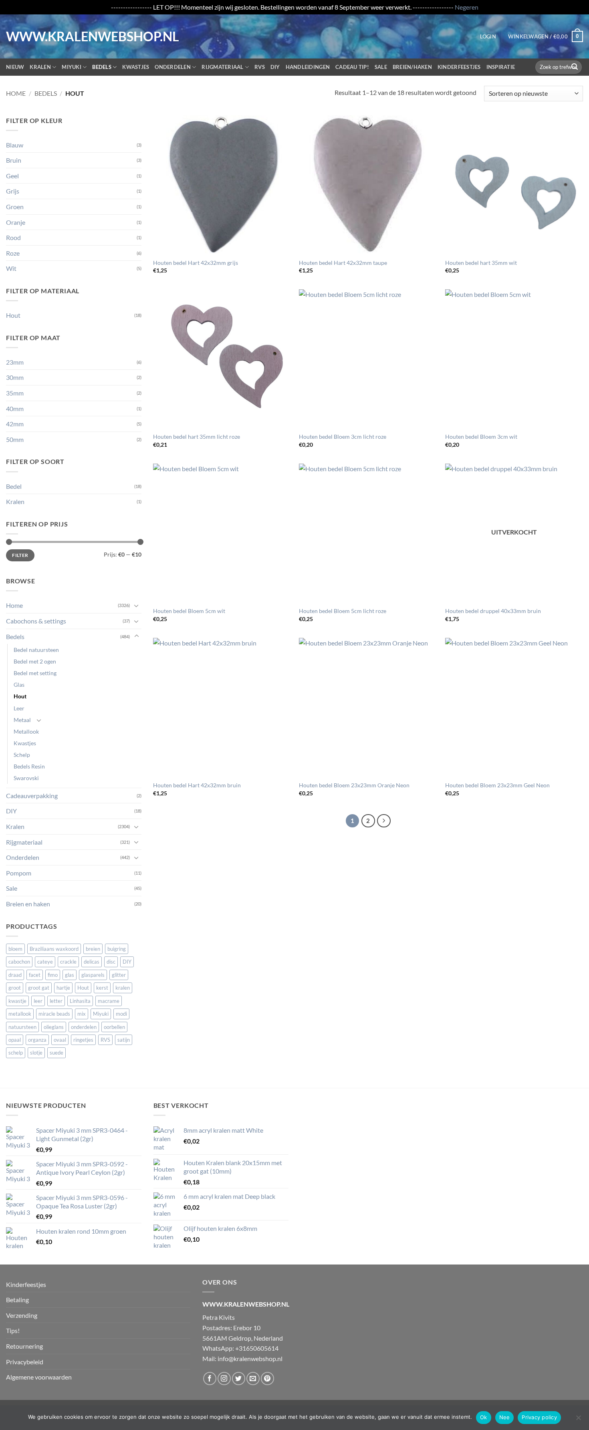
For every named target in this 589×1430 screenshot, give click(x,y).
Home (16, 93)
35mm (15, 393)
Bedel (14, 486)
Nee (504, 1417)
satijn (123, 1040)
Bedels (101, 67)
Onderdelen (173, 67)
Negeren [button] (466, 7)
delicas (91, 961)
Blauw (14, 145)
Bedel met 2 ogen (35, 661)
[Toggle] (136, 605)
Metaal (22, 719)
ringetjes (83, 1040)
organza (37, 1040)
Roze (13, 253)
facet (34, 975)
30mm (15, 377)
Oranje (15, 222)
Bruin (13, 160)
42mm (15, 424)
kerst (102, 987)
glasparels (93, 975)
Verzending (21, 1315)
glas (69, 975)
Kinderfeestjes (459, 67)
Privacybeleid (24, 1361)
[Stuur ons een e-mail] (253, 1378)
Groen (15, 206)
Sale (381, 67)
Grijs (12, 191)
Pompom (18, 873)
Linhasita (80, 1001)
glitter (119, 975)
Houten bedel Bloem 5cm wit (189, 610)
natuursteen (22, 1027)
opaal (14, 1040)
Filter (20, 555)
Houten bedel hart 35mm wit (481, 262)
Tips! (13, 1330)
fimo (53, 975)
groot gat (38, 987)
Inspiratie (500, 67)
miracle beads (54, 1013)
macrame (108, 1001)
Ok (483, 1417)
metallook (19, 1013)
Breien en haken (28, 904)
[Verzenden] (574, 67)
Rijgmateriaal (222, 67)
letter (56, 1001)
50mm (15, 439)
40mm (15, 408)
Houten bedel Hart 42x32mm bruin (197, 785)
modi (121, 1013)
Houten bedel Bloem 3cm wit (481, 436)
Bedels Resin (29, 766)
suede (56, 1052)
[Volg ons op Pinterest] (267, 1378)
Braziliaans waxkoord (54, 949)
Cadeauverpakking (32, 795)
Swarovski (26, 777)
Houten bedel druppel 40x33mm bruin (493, 610)
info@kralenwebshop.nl (250, 1358)
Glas (19, 684)
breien (93, 949)
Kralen (40, 67)
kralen (122, 987)
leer (38, 1001)
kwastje (17, 1001)
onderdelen (84, 1027)
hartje (63, 987)
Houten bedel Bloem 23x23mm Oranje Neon (354, 785)
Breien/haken (412, 67)
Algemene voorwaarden (39, 1377)
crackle (68, 961)
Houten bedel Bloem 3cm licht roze (342, 436)
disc (111, 961)
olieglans (54, 1027)
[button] (488, 36)
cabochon (19, 961)
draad (15, 975)
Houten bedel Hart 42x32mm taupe (343, 262)
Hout (13, 315)
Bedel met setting (35, 673)
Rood (13, 237)
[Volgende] (384, 821)
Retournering (24, 1346)
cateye (45, 961)
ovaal (60, 1040)
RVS (259, 67)
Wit (11, 268)
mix (81, 1013)
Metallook (26, 731)
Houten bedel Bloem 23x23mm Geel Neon (497, 785)
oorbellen (114, 1027)
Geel (12, 176)
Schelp (22, 754)
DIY (275, 67)
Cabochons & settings (36, 621)
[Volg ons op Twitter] (238, 1378)
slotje (36, 1052)
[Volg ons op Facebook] (209, 1378)
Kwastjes (135, 67)
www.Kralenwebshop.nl (39, 36)
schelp (15, 1052)
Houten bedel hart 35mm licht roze (196, 436)
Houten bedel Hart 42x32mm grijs (195, 262)
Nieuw (15, 67)
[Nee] (578, 1420)
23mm (15, 362)
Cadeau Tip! (352, 67)
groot (14, 987)
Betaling (17, 1299)
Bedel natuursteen (36, 649)
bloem (15, 949)
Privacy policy (539, 1417)
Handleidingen (308, 67)
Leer (19, 708)
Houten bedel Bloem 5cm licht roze (342, 610)
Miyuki (71, 67)
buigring (116, 949)
